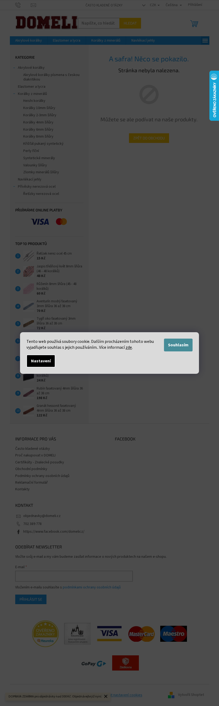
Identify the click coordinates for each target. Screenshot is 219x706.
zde (129, 347)
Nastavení (41, 361)
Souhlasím (178, 345)
